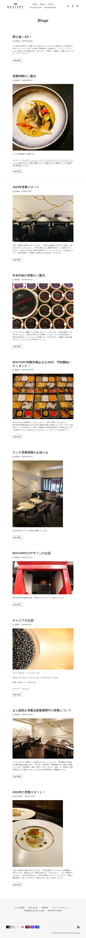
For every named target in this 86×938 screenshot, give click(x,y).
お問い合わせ (33, 908)
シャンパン (34, 160)
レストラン (64, 160)
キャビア (25, 160)
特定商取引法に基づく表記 (34, 911)
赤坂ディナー (39, 163)
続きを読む (17, 60)
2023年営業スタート (26, 187)
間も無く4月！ (22, 36)
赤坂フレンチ (61, 163)
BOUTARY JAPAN (55, 911)
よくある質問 (19, 908)
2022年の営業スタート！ (29, 792)
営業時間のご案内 (24, 76)
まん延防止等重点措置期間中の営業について (42, 710)
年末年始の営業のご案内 (29, 275)
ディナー (42, 160)
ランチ (56, 160)
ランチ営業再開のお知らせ (30, 452)
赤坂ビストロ (50, 163)
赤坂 (31, 163)
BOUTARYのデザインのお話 (32, 553)
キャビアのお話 (23, 620)
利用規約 (44, 908)
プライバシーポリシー (59, 908)
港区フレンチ (23, 163)
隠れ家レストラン (22, 165)
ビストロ (50, 160)
